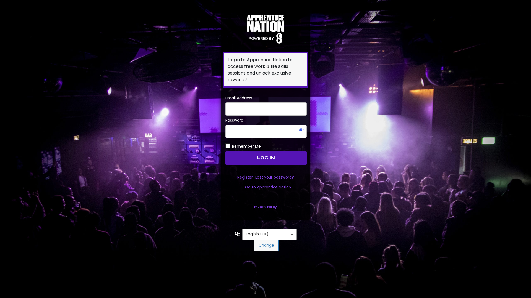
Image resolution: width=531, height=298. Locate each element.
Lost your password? (274, 177)
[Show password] (301, 129)
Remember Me (246, 146)
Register (245, 177)
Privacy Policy (265, 206)
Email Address (238, 98)
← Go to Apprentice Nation (265, 187)
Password (234, 120)
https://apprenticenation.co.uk (265, 28)
